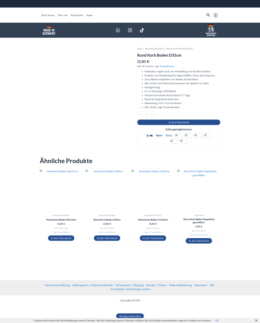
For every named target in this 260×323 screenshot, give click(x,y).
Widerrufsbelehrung (180, 285)
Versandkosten (167, 66)
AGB (211, 285)
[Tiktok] (142, 30)
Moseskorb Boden (154, 48)
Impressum (201, 285)
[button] (208, 15)
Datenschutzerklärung (57, 285)
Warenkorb (77, 15)
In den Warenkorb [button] (61, 238)
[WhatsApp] (118, 30)
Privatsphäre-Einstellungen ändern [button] (130, 289)
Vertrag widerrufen (130, 316)
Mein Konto (47, 15)
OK (217, 320)
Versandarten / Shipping (130, 285)
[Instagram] (130, 30)
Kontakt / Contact (156, 285)
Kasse (89, 15)
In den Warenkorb (179, 122)
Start (139, 48)
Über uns (62, 15)
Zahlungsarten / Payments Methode (92, 285)
